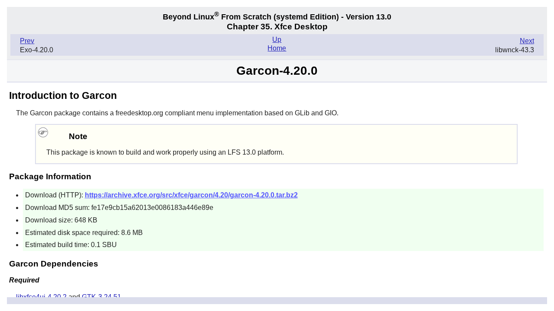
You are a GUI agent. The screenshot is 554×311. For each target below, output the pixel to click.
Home (276, 48)
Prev (27, 40)
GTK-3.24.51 (101, 297)
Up (276, 39)
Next (527, 40)
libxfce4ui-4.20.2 (41, 297)
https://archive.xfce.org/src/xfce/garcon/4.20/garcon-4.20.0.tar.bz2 (191, 195)
